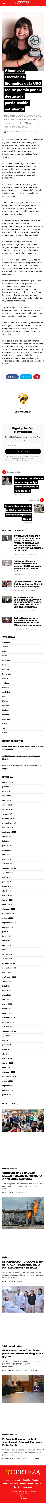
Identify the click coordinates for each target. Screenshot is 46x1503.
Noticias (5, 710)
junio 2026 (6, 791)
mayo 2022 (6, 995)
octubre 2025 (7, 827)
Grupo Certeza (23, 412)
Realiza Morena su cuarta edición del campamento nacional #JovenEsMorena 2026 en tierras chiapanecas (27, 621)
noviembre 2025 (9, 823)
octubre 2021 (7, 1027)
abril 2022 (6, 1000)
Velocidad (6, 733)
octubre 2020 (7, 1081)
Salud (4, 724)
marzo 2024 (7, 895)
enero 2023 (7, 959)
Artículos (6, 642)
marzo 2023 (7, 950)
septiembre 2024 (9, 868)
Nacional (6, 706)
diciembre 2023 (8, 909)
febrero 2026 (7, 809)
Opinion (5, 715)
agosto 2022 (7, 981)
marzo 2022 (7, 1004)
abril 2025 (6, 855)
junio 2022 (6, 990)
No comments (34, 1370)
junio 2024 (6, 882)
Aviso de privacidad (23, 1494)
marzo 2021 (7, 1058)
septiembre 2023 (9, 923)
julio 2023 (6, 932)
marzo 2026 (7, 805)
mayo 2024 (6, 886)
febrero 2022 (7, 1009)
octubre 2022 (7, 972)
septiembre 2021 (9, 1031)
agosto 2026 (7, 782)
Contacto (23, 1496)
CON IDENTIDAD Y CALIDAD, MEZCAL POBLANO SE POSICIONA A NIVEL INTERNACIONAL (22, 1176)
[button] (3, 3)
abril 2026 (6, 800)
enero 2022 (7, 1013)
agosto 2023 (7, 927)
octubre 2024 (7, 864)
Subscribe (22, 451)
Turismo (5, 728)
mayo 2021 (6, 1049)
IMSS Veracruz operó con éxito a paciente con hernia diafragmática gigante (22, 1353)
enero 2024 (7, 904)
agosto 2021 (7, 1036)
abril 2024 (6, 891)
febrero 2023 (7, 954)
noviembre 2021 (8, 1022)
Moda (4, 696)
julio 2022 (6, 986)
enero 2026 (7, 814)
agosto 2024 (7, 873)
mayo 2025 (6, 850)
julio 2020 (6, 1095)
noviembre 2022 (9, 968)
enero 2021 (6, 1067)
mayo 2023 (6, 941)
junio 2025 (6, 846)
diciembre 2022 (8, 963)
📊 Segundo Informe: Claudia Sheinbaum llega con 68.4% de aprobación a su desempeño (28, 584)
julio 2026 (6, 787)
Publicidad (23, 1498)
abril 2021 (6, 1054)
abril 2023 (6, 945)
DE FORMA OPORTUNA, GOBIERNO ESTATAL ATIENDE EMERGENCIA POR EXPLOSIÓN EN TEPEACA (22, 1264)
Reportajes (6, 719)
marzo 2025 (7, 859)
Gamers (5, 687)
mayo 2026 (6, 796)
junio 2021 (6, 1045)
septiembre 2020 (9, 1086)
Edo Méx (26, 1480)
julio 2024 (6, 877)
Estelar (5, 678)
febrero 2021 (7, 1063)
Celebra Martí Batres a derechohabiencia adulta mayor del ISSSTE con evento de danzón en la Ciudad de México (27, 566)
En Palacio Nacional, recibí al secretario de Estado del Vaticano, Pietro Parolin (22, 1442)
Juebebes (6, 692)
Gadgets (5, 683)
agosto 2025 (7, 837)
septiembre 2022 (9, 977)
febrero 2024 (7, 900)
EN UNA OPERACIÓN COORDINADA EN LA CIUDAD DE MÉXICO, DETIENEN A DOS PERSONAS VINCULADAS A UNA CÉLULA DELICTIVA (27, 602)
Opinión (17, 1487)
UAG (30, 187)
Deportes (6, 660)
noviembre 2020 (9, 1076)
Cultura (5, 656)
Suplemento (27, 1487)
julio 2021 (6, 1040)
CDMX (4, 651)
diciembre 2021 (8, 1018)
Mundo (5, 701)
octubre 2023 (7, 918)
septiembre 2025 (9, 832)
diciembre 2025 (8, 818)
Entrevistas (7, 674)
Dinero (5, 665)
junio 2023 (6, 936)
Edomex (5, 669)
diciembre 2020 (8, 1072)
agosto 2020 (7, 1090)
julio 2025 (6, 841)
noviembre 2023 (9, 913)
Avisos (5, 647)
